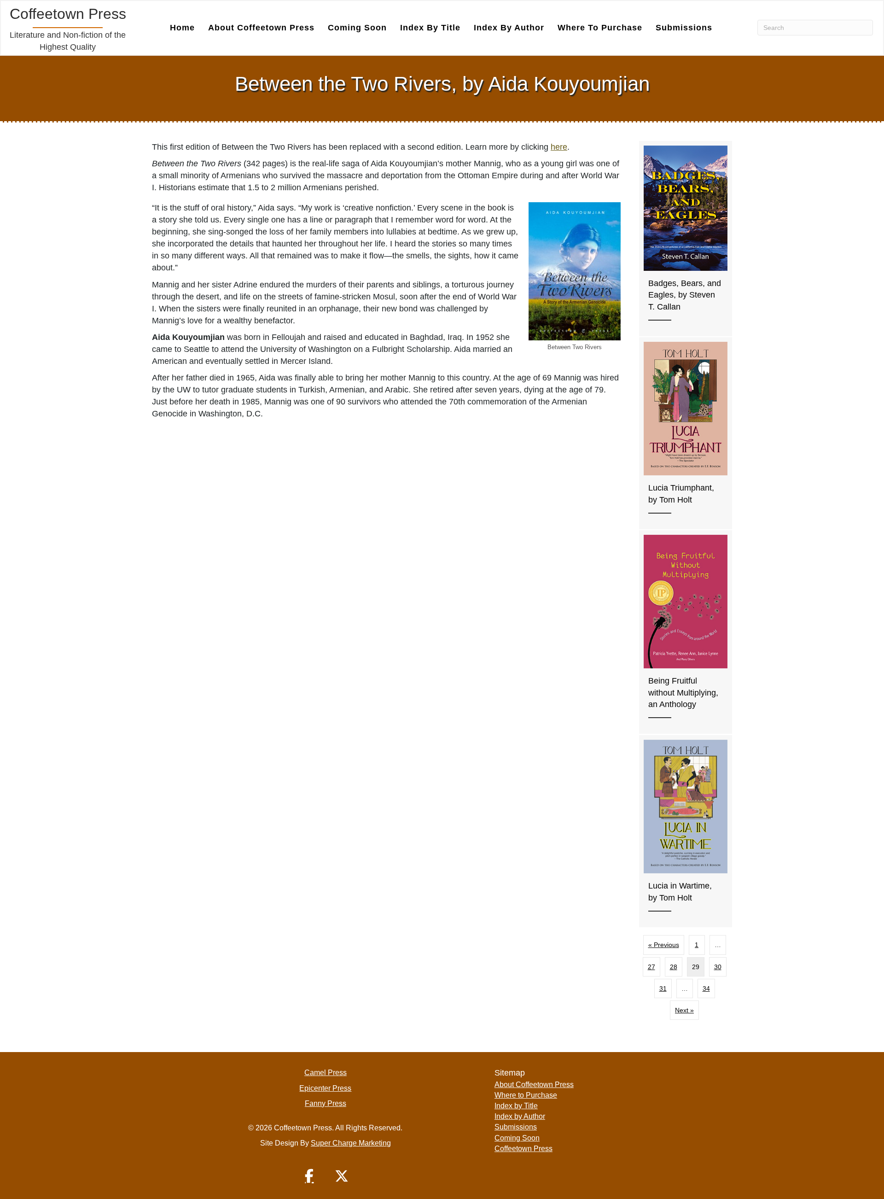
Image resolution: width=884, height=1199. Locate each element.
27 (651, 967)
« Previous (663, 944)
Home (182, 27)
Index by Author (509, 27)
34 (706, 988)
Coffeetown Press (523, 1148)
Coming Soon (357, 27)
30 (717, 967)
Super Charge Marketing (351, 1143)
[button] (309, 1176)
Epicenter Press (325, 1088)
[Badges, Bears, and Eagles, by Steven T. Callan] (685, 238)
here (559, 147)
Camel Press (325, 1072)
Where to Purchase (600, 27)
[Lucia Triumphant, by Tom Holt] (685, 433)
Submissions (684, 27)
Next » (684, 1010)
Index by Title (430, 27)
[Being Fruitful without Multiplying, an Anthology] (685, 632)
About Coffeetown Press (261, 27)
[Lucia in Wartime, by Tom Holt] (685, 831)
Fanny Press (325, 1103)
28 (673, 967)
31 (663, 988)
